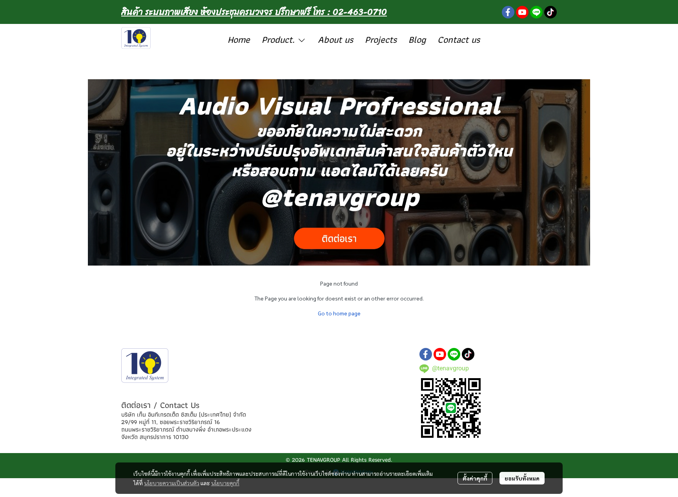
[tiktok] (550, 12)
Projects (381, 39)
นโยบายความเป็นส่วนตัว (171, 482)
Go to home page (339, 313)
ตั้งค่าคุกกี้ (475, 478)
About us (335, 39)
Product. (279, 39)
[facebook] (508, 12)
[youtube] (522, 12)
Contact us (458, 39)
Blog (417, 39)
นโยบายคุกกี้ (225, 482)
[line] (536, 12)
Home (239, 39)
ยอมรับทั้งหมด (522, 478)
